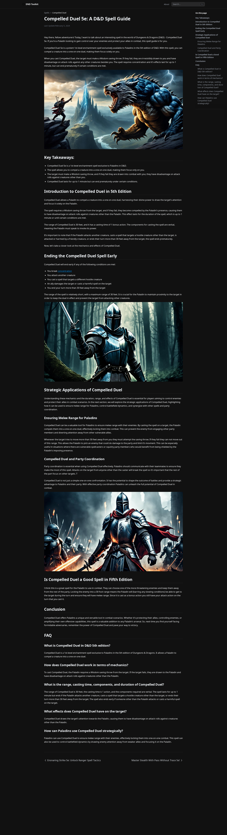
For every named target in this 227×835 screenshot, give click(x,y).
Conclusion (200, 61)
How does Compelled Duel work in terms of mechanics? (210, 76)
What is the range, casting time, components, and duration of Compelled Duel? (210, 85)
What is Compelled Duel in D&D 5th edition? (209, 70)
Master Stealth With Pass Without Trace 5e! (155, 760)
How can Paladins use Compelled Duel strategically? (207, 101)
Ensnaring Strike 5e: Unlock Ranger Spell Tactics (74, 760)
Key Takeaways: (202, 18)
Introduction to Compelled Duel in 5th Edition (207, 23)
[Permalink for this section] (77, 157)
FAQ (197, 65)
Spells (46, 12)
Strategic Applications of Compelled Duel (206, 36)
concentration (65, 271)
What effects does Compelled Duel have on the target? (210, 92)
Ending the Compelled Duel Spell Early (207, 29)
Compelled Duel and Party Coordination (209, 49)
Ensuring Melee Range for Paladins (209, 42)
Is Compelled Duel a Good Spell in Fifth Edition (207, 56)
